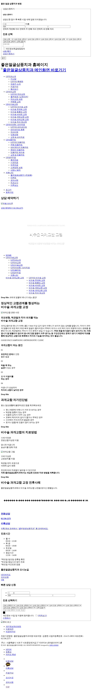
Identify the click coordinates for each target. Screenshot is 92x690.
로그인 (9, 190)
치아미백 (14, 132)
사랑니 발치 (16, 170)
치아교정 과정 (17, 99)
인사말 (13, 79)
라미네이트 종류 (17, 130)
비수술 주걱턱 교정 (19, 109)
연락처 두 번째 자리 (28, 29)
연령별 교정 (16, 102)
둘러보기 (14, 89)
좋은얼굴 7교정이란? (19, 97)
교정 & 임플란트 (17, 155)
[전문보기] (42, 616)
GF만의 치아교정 (18, 94)
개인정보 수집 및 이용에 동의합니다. (19, 616)
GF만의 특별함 (17, 82)
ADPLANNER (53, 645)
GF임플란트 (11, 140)
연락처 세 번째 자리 (45, 29)
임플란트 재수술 (17, 152)
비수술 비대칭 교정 (19, 114)
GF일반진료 (11, 157)
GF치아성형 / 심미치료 (15, 125)
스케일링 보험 (17, 168)
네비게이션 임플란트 (19, 147)
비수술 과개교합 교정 (20, 119)
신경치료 (14, 163)
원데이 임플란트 (17, 150)
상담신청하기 (8, 54)
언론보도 (14, 185)
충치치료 (14, 160)
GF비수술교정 (12, 104)
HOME (9, 255)
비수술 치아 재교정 (19, 122)
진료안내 (14, 87)
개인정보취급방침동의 (15, 49)
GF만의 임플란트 (18, 142)
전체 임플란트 (17, 145)
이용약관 (9, 629)
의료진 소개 (16, 84)
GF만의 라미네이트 (19, 127)
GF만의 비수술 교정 (19, 107)
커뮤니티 (9, 173)
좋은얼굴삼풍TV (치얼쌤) (21, 175)
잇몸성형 (14, 135)
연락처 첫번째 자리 (11, 29)
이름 (27, 24)
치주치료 (14, 165)
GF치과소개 (11, 76)
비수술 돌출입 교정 (19, 112)
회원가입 (9, 192)
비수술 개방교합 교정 (20, 117)
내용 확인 (7, 51)
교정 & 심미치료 (17, 137)
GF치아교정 (11, 92)
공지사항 (14, 180)
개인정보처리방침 (13, 627)
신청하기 (7, 618)
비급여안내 (10, 632)
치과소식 (14, 183)
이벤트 (13, 178)
